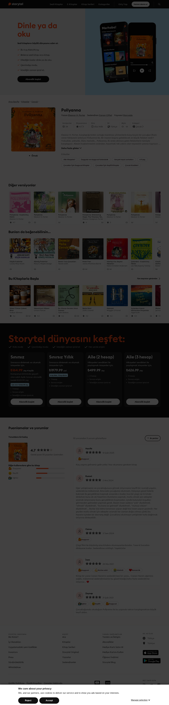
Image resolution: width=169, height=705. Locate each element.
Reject (28, 700)
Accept (49, 700)
